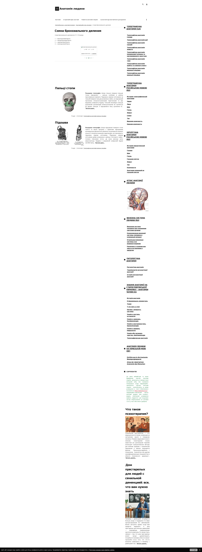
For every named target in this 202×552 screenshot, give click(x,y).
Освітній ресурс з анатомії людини (65, 25)
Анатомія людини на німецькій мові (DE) (136, 348)
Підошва (61, 122)
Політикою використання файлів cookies (101, 550)
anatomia (94, 53)
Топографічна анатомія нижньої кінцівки (94, 116)
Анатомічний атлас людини (83, 25)
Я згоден (194, 550)
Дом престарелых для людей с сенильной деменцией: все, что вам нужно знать (137, 478)
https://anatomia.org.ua (141, 391)
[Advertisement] (89, 73)
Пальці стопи (65, 88)
